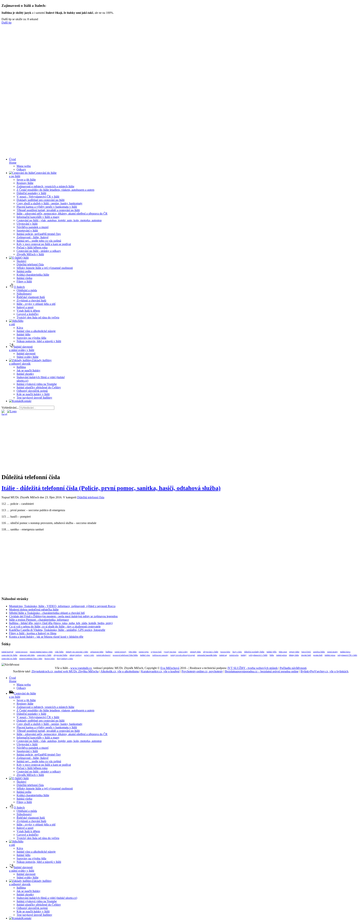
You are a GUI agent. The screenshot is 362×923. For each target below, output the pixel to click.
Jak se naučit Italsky (28, 370)
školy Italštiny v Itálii (65, 659)
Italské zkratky (25, 373)
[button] (181, 91)
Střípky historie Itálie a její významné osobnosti (45, 267)
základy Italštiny (76, 655)
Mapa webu (24, 166)
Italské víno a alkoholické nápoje (36, 331)
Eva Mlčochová (169, 668)
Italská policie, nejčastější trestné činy (39, 234)
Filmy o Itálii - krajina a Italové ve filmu (32, 633)
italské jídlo (272, 652)
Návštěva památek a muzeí (32, 227)
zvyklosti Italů (156, 652)
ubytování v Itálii (210, 652)
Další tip (7, 22)
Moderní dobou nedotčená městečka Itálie (34, 609)
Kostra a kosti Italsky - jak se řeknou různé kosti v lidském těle (46, 636)
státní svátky (183, 652)
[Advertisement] (181, 128)
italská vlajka (144, 652)
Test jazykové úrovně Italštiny (34, 397)
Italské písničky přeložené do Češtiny (39, 387)
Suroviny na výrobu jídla (31, 337)
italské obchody (120, 652)
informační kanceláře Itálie (207, 655)
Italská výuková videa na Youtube (37, 384)
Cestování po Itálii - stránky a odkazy (39, 250)
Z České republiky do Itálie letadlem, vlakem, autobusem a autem (55, 189)
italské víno (145, 655)
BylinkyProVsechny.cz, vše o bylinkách (324, 671)
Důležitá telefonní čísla (30, 264)
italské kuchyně (7, 652)
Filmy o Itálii (24, 281)
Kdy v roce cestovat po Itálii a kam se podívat (44, 244)
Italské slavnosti (26, 353)
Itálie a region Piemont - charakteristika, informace (39, 619)
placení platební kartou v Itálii (41, 652)
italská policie (281, 655)
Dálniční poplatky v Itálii (31, 193)
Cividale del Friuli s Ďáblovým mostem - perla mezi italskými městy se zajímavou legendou (63, 616)
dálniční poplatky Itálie (254, 652)
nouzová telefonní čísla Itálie (125, 655)
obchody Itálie (195, 652)
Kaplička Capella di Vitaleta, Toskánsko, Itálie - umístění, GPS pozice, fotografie (57, 629)
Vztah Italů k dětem (28, 310)
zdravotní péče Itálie (27, 655)
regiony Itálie (294, 652)
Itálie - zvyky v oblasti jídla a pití (36, 303)
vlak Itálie (59, 652)
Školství (21, 261)
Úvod (12, 161)
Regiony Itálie (25, 183)
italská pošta (234, 655)
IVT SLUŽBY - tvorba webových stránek (253, 668)
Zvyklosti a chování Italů (31, 300)
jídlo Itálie (133, 652)
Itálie (272, 655)
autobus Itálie (319, 652)
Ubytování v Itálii (27, 223)
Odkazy (21, 169)
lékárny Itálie (294, 655)
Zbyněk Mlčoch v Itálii (30, 254)
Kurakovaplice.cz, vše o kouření (160, 671)
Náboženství (24, 293)
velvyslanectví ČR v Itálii (347, 655)
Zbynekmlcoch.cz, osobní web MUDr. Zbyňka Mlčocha (65, 671)
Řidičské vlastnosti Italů (31, 297)
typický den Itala (170, 652)
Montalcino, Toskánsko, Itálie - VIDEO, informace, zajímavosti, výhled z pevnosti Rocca (62, 606)
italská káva (345, 652)
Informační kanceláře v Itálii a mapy (38, 217)
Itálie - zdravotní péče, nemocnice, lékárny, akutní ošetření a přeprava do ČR (62, 213)
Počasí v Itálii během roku (32, 247)
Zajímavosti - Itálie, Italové (32, 237)
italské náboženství (103, 655)
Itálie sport (283, 652)
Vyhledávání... (10, 407)
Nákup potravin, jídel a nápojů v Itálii (39, 341)
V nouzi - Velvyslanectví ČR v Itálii (38, 196)
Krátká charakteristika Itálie (33, 274)
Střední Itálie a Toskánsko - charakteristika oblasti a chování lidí (47, 613)
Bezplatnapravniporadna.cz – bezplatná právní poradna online (261, 671)
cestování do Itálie (9, 655)
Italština (21, 367)
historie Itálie (225, 652)
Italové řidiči (306, 652)
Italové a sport (25, 307)
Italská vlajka (24, 278)
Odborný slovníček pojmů (32, 390)
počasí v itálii (89, 655)
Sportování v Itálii (27, 230)
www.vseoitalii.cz (81, 668)
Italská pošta (24, 271)
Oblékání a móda (27, 290)
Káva (20, 327)
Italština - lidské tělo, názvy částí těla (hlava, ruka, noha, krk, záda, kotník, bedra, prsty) (61, 623)
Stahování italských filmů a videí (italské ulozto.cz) (47, 897)
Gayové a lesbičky (28, 314)
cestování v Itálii (44, 655)
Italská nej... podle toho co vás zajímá (39, 240)
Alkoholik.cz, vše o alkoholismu (119, 671)
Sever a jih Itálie (26, 179)
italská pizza (330, 655)
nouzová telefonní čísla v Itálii (30, 659)
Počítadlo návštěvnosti (293, 668)
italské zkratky (332, 652)
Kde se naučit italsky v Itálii (33, 394)
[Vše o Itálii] (12, 411)
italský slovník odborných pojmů (182, 655)
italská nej (223, 655)
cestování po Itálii (9, 658)
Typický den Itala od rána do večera (38, 317)
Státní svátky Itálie (27, 356)
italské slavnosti (21, 652)
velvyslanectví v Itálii (258, 655)
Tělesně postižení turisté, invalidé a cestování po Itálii (48, 210)
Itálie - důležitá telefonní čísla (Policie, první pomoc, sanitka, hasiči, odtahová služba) (111, 488)
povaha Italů (317, 655)
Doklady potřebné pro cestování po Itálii (40, 200)
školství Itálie (49, 659)
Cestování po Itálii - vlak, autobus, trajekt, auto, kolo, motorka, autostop (59, 220)
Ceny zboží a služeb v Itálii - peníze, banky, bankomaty (49, 203)
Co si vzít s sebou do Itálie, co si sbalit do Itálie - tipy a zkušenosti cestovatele (55, 626)
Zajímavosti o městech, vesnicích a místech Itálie (45, 186)
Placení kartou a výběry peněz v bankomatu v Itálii (47, 206)
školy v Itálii (237, 652)
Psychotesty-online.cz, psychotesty (202, 671)
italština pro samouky (160, 655)
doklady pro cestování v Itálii (77, 652)
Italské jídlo (23, 334)
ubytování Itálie (60, 655)
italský (243, 655)
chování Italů (306, 655)
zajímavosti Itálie (96, 652)
